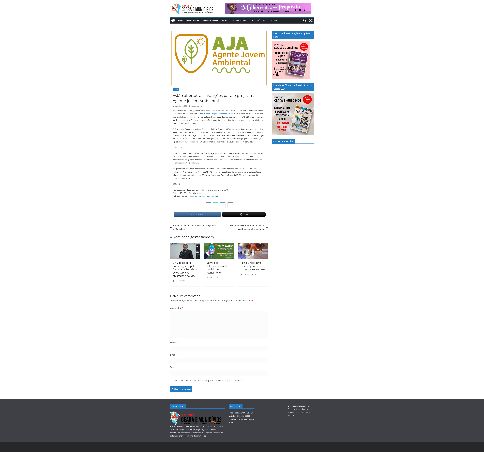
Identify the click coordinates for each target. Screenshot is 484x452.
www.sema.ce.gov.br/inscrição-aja (204, 196)
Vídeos (225, 20)
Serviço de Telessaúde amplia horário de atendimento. (217, 267)
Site (172, 367)
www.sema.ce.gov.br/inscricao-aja (216, 114)
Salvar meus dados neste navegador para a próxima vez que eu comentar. (208, 380)
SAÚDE (176, 90)
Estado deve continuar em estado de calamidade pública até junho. (247, 227)
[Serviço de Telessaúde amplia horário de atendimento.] (219, 244)
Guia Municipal (240, 20)
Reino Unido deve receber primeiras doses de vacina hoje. (252, 266)
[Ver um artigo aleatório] (311, 20)
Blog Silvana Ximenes (188, 20)
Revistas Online (210, 20)
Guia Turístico (258, 20)
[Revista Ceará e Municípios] (173, 20)
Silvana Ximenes (196, 106)
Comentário (176, 308)
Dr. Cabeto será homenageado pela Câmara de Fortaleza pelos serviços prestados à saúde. (185, 269)
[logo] (195, 413)
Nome (174, 342)
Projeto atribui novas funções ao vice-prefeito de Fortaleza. (195, 227)
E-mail (174, 354)
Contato (273, 20)
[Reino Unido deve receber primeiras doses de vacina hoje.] (253, 244)
